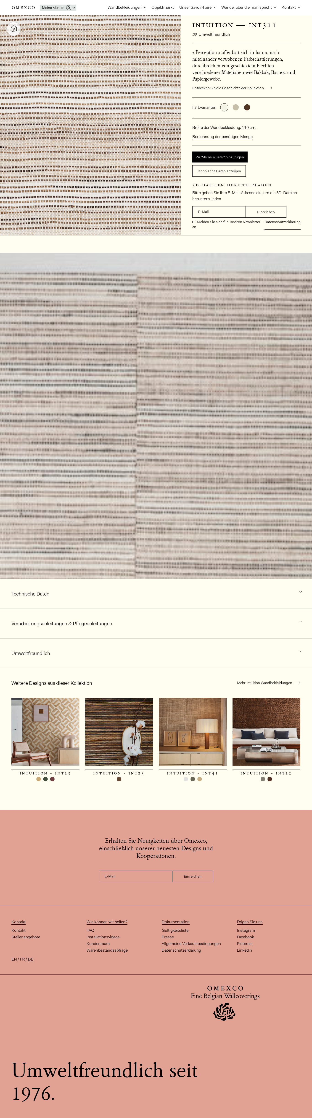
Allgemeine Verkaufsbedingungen (191, 943)
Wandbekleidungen (125, 7)
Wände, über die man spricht (247, 7)
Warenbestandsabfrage (107, 950)
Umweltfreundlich (214, 34)
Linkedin (244, 950)
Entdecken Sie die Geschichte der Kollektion (228, 88)
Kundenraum (98, 943)
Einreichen (266, 212)
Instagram (246, 930)
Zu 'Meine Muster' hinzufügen (220, 157)
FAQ (90, 930)
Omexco (23, 7)
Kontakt (289, 7)
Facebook (245, 937)
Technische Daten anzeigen (219, 171)
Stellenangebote (25, 937)
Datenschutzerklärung (282, 221)
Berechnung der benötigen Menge (222, 136)
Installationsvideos (103, 937)
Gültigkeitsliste (175, 930)
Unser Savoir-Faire (195, 7)
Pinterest (245, 943)
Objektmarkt (162, 7)
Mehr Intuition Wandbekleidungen (264, 682)
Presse (168, 937)
